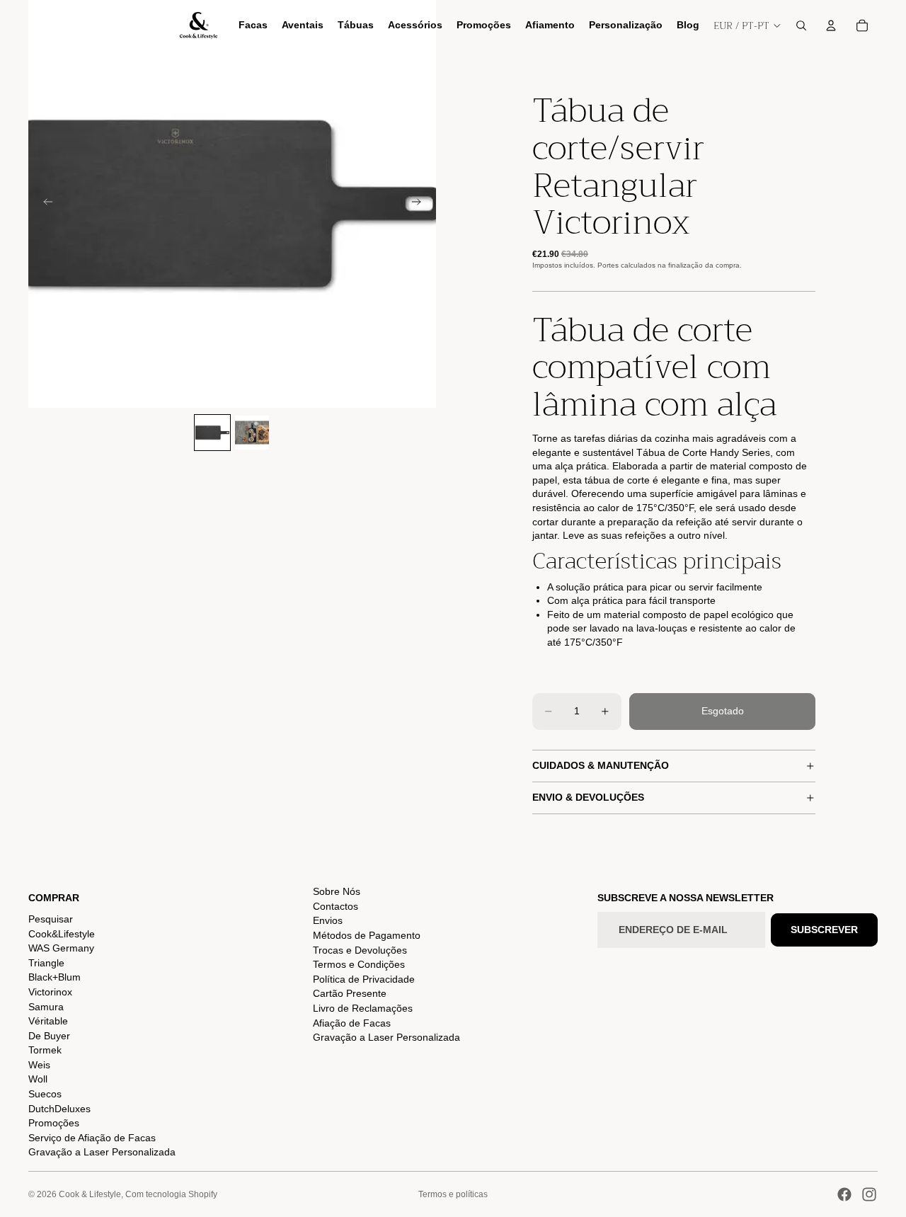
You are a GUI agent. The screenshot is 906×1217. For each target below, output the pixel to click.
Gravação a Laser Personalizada (102, 1152)
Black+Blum (54, 977)
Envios (328, 920)
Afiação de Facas (352, 1023)
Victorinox (50, 992)
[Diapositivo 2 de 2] (252, 433)
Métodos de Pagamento (366, 935)
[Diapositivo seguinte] (420, 203)
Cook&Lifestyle (61, 933)
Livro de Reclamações (363, 1008)
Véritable (48, 1021)
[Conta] (831, 25)
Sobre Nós (336, 891)
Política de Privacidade (364, 979)
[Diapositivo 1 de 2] (212, 433)
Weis (39, 1064)
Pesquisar (50, 919)
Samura (46, 1006)
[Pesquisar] (801, 25)
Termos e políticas (453, 1194)
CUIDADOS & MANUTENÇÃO (600, 765)
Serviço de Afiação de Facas (92, 1137)
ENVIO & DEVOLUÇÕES (588, 797)
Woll (37, 1079)
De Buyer (49, 1035)
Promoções (53, 1123)
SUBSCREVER (824, 929)
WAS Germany (61, 948)
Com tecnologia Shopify (171, 1194)
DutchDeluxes (59, 1108)
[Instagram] (869, 1194)
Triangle (46, 963)
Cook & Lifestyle (90, 1194)
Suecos (45, 1093)
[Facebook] (844, 1194)
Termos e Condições (359, 964)
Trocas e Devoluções (360, 950)
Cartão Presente (349, 993)
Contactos (335, 906)
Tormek (45, 1050)
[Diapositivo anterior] (43, 203)
